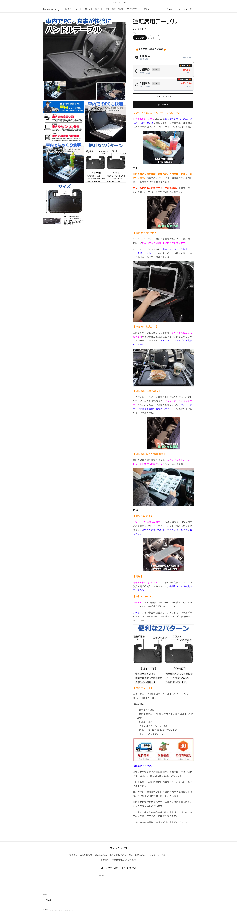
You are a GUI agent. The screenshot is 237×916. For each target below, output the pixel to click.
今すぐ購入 (163, 104)
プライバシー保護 (157, 854)
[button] (179, 9)
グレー (154, 37)
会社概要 (73, 854)
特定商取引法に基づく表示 (124, 859)
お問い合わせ (86, 854)
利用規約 (105, 859)
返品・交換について (138, 854)
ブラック (140, 37)
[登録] (140, 875)
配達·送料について (118, 854)
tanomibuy (54, 910)
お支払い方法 (101, 854)
